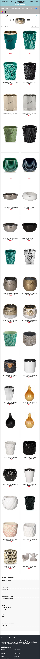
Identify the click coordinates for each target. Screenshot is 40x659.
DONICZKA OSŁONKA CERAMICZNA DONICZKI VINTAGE (10, 348)
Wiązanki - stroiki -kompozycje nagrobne (9, 582)
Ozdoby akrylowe (5, 589)
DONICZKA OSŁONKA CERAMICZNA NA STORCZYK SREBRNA (29, 266)
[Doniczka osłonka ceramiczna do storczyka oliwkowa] (10, 40)
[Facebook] (36, 8)
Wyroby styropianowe (6, 591)
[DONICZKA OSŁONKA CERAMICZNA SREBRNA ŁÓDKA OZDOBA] (10, 227)
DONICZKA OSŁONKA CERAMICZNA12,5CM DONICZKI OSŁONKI (10, 376)
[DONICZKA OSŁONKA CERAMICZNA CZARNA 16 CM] (30, 133)
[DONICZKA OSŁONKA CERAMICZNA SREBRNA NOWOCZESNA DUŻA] (10, 196)
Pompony (3, 605)
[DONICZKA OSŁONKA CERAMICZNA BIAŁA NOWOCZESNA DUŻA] (30, 196)
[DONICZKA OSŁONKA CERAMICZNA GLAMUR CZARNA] (10, 475)
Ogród (3, 614)
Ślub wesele (4, 609)
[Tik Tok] (6, 12)
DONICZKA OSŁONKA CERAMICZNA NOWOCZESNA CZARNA (30, 458)
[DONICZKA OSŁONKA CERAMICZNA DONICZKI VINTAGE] (10, 338)
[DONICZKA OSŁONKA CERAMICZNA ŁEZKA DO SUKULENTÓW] (30, 393)
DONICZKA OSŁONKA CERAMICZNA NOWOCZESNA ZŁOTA (10, 567)
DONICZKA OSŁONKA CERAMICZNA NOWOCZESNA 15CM (10, 177)
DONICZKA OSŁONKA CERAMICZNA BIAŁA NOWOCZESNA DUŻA (30, 208)
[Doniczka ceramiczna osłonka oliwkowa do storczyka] (30, 40)
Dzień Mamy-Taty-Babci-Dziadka (8, 623)
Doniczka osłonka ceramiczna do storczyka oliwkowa (10, 52)
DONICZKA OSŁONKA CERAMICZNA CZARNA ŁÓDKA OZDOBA (29, 239)
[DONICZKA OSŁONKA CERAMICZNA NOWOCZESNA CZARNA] (30, 448)
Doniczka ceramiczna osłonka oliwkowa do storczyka (29, 52)
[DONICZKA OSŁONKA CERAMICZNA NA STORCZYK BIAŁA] (10, 448)
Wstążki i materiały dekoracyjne (7, 598)
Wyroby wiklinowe (5, 587)
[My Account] (38, 16)
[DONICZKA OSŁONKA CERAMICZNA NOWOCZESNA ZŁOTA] (10, 557)
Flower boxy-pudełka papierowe (7, 596)
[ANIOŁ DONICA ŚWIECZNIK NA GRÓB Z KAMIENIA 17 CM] (30, 557)
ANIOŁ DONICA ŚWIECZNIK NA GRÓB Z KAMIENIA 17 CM (29, 567)
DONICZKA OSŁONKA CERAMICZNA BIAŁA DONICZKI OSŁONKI (30, 376)
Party (3, 627)
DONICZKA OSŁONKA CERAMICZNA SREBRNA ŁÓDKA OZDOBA (10, 239)
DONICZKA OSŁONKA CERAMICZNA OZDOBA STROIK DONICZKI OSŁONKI (10, 294)
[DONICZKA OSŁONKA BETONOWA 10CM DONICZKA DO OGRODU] (10, 530)
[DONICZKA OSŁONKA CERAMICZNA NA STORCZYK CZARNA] (30, 502)
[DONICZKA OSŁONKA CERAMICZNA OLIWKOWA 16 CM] (10, 133)
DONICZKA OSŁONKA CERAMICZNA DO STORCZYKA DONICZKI (10, 266)
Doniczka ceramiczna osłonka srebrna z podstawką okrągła (29, 114)
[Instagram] (2, 12)
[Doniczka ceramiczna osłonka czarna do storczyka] (30, 71)
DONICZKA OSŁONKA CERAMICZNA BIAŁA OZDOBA (30, 540)
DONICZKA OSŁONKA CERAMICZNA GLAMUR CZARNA (10, 485)
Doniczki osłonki (5, 594)
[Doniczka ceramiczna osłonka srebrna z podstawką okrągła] (30, 102)
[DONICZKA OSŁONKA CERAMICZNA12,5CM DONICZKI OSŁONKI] (10, 366)
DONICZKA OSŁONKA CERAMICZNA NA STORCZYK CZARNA (29, 512)
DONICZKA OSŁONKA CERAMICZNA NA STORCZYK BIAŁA (10, 458)
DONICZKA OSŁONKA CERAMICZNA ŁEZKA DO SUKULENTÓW (30, 403)
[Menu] (1, 16)
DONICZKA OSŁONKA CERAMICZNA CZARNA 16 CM (29, 145)
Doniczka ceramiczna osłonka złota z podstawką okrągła (10, 114)
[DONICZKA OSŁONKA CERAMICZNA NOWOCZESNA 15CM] (10, 165)
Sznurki (3, 603)
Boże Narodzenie (5, 620)
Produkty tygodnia (5, 625)
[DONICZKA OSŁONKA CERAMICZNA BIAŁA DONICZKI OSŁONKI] (30, 366)
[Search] (34, 16)
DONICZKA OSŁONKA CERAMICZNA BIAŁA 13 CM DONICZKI (10, 512)
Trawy (3, 585)
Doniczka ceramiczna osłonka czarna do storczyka (29, 83)
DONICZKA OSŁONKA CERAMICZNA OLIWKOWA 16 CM (10, 145)
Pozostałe (3, 618)
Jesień (3, 616)
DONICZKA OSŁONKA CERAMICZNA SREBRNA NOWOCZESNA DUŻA (10, 208)
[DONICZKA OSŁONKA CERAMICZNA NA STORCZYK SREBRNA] (30, 256)
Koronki (3, 600)
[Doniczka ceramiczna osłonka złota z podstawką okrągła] (10, 102)
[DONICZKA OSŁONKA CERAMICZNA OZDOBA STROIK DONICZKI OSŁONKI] (10, 284)
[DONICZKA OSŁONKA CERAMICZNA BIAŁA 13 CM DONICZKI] (10, 502)
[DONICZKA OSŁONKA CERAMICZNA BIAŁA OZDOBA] (30, 530)
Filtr (2, 26)
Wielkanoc (4, 629)
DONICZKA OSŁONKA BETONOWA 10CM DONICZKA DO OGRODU (10, 540)
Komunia (3, 612)
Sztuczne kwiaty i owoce (6, 580)
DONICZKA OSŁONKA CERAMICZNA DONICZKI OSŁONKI (30, 348)
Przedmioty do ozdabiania (6, 607)
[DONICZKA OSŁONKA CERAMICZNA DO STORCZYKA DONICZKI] (10, 256)
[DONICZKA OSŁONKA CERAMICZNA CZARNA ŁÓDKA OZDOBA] (30, 227)
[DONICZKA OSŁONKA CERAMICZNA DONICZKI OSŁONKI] (30, 338)
